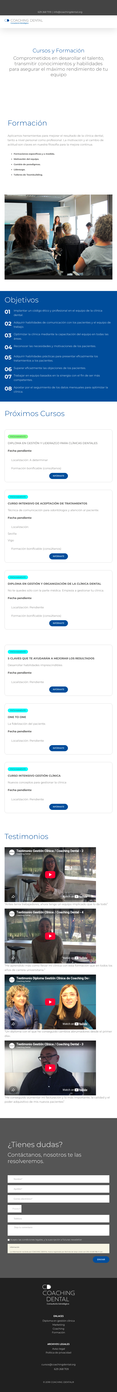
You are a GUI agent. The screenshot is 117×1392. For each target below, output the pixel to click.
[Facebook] (54, 1375)
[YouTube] (63, 1375)
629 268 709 (44, 12)
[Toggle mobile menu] (111, 20)
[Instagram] (58, 1375)
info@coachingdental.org (68, 12)
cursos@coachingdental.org (58, 1364)
